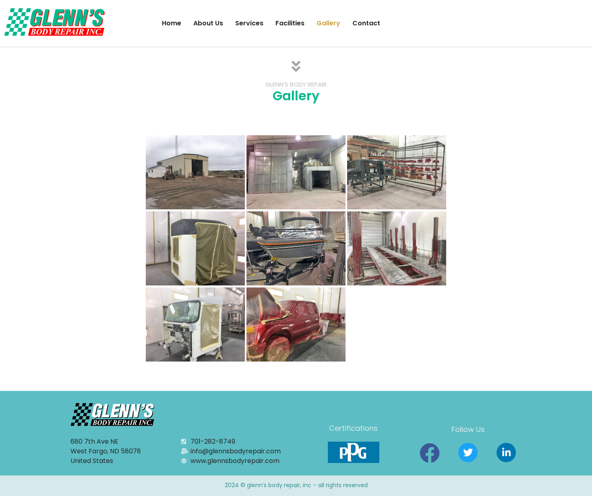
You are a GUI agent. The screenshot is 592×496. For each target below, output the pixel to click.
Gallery (328, 23)
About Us (208, 23)
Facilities (289, 23)
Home (171, 23)
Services (249, 23)
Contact (366, 23)
